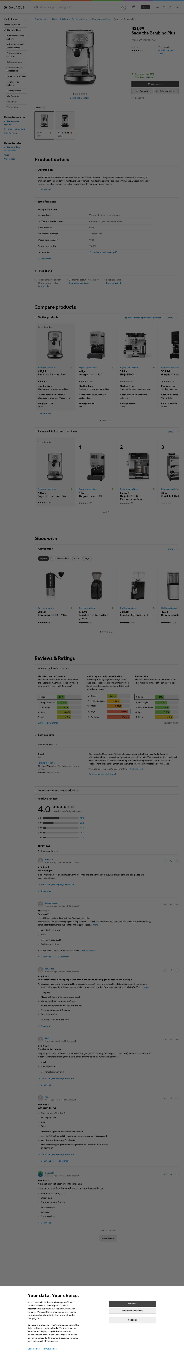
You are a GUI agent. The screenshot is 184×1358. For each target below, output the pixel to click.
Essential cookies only (132, 1310)
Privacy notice (50, 1348)
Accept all (132, 1303)
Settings (132, 1320)
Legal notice (34, 1348)
